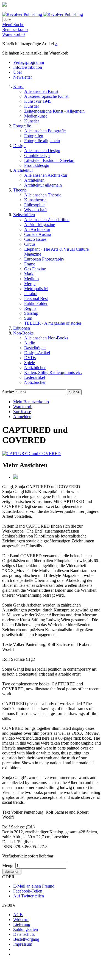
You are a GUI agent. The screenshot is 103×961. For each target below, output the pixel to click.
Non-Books (23, 333)
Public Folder (36, 303)
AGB (18, 914)
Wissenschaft (35, 209)
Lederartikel (34, 377)
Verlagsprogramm (28, 62)
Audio (29, 343)
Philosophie (34, 204)
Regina (30, 308)
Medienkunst (35, 116)
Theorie (20, 190)
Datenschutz (24, 934)
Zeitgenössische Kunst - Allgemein (54, 111)
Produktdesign (36, 165)
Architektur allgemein (43, 185)
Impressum (22, 944)
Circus (29, 244)
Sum (28, 318)
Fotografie (22, 126)
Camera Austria (37, 234)
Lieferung (21, 924)
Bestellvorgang (26, 939)
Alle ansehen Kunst (41, 91)
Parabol (30, 293)
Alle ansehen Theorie (42, 195)
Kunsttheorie (35, 200)
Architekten (34, 180)
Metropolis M (36, 288)
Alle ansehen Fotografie (45, 130)
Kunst (18, 86)
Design (19, 145)
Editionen (21, 328)
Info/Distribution (27, 67)
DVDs (30, 357)
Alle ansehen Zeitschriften (46, 219)
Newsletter (22, 77)
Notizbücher (35, 367)
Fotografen (33, 135)
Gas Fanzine (35, 269)
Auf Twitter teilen (28, 896)
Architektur (23, 170)
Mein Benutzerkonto (31, 401)
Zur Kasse (22, 411)
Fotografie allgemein (42, 140)
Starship (31, 313)
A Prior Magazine (39, 224)
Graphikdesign (37, 155)
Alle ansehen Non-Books (46, 338)
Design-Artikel (37, 352)
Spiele (29, 362)
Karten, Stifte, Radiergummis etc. (53, 372)
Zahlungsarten (25, 929)
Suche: (8, 392)
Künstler (31, 106)
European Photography (44, 259)
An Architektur (37, 229)
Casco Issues (35, 239)
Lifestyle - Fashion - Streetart (49, 160)
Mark (29, 273)
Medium (31, 278)
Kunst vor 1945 (37, 101)
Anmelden (22, 416)
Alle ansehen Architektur (45, 175)
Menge (8, 865)
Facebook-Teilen (27, 891)
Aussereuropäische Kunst (46, 96)
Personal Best (36, 298)
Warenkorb (22, 406)
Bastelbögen (35, 347)
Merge (29, 283)
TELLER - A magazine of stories (53, 323)
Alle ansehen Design (42, 150)
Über (17, 72)
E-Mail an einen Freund (33, 886)
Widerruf (21, 919)
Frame (29, 264)
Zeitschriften (24, 214)
